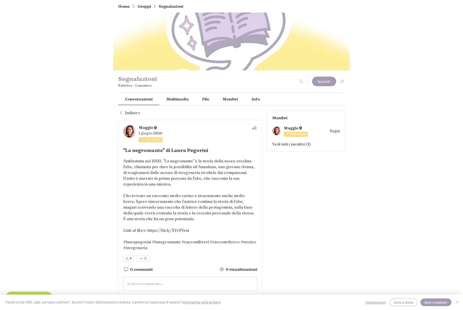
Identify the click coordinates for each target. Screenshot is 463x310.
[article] (190, 209)
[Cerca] (301, 81)
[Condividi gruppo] (342, 81)
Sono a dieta (403, 302)
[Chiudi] (457, 302)
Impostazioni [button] (376, 302)
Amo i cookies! (435, 302)
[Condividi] (254, 128)
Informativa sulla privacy (201, 302)
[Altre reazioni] (143, 258)
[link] (139, 99)
